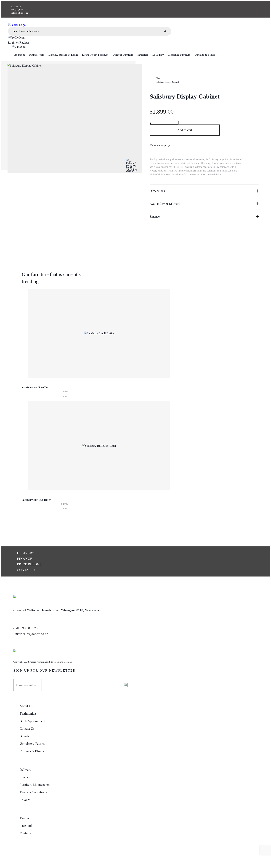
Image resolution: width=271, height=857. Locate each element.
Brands (24, 736)
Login (11, 42)
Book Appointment (32, 721)
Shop (158, 78)
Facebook (26, 826)
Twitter (24, 818)
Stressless (142, 54)
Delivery (26, 553)
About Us (26, 706)
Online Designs (64, 662)
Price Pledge (29, 564)
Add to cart (184, 130)
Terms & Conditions (33, 792)
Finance (24, 559)
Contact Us (16, 6)
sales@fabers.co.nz (19, 13)
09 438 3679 (17, 10)
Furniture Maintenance (35, 785)
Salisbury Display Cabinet (167, 82)
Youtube (25, 833)
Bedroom (19, 54)
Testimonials (28, 713)
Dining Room (36, 54)
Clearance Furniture (179, 54)
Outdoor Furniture (123, 54)
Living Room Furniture (95, 54)
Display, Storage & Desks (63, 54)
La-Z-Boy (158, 54)
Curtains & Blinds (204, 54)
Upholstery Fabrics (32, 743)
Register (24, 42)
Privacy (25, 800)
